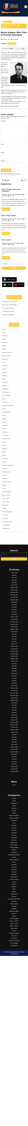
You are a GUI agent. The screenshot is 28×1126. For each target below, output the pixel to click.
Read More (6, 209)
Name (3, 144)
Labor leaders (5, 435)
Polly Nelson (11, 311)
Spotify (9, 284)
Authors (4, 349)
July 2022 (14, 675)
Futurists (4, 408)
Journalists (4, 432)
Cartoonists (5, 359)
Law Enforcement (6, 438)
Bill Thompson (18, 194)
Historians (4, 418)
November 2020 (14, 724)
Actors (3, 332)
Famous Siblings (6, 395)
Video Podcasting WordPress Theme (13, 952)
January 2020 (14, 749)
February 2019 (14, 766)
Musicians (4, 462)
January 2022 (14, 690)
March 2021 (14, 715)
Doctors (4, 379)
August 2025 (14, 602)
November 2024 (14, 624)
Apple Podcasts (11, 279)
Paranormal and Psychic (8, 465)
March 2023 (14, 673)
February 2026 (14, 587)
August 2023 (14, 661)
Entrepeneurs (5, 388)
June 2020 (14, 737)
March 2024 (14, 644)
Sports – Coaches (6, 495)
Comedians (5, 365)
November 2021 (14, 695)
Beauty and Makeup (7, 352)
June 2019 (14, 759)
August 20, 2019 (8, 194)
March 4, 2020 (7, 243)
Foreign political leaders (7, 405)
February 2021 (14, 717)
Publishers (4, 478)
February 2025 (14, 617)
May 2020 (14, 739)
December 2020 (14, 722)
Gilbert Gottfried (10, 308)
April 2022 (14, 683)
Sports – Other (5, 498)
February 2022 (14, 688)
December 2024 (14, 621)
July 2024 (14, 634)
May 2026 (14, 580)
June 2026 (14, 577)
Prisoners (4, 475)
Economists (5, 382)
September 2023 (14, 658)
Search (5, 15)
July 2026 (14, 575)
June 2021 (14, 707)
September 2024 (14, 629)
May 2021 (14, 710)
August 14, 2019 (8, 218)
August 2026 (14, 572)
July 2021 (14, 705)
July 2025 (14, 604)
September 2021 (14, 700)
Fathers (4, 398)
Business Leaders (6, 355)
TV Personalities (6, 525)
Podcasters (4, 468)
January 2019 (14, 769)
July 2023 (14, 663)
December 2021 (14, 693)
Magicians (4, 448)
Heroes (4, 415)
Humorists (4, 422)
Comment (3, 121)
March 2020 (14, 744)
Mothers (4, 455)
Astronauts (4, 342)
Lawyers (4, 442)
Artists (3, 339)
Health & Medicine (6, 412)
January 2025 (14, 619)
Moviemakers (5, 458)
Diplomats (4, 372)
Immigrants (4, 425)
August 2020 (14, 732)
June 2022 (14, 678)
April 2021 (14, 712)
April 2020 (14, 742)
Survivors (4, 508)
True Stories (5, 518)
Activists (4, 329)
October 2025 (14, 597)
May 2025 (14, 609)
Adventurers (5, 335)
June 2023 (14, 666)
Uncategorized (7, 21)
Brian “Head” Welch (9, 215)
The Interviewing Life (7, 511)
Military (4, 452)
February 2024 (14, 646)
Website (3, 161)
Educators (4, 385)
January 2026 (14, 590)
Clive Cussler (6, 240)
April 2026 (14, 582)
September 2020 (14, 729)
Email (2, 152)
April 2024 (14, 641)
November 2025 (14, 594)
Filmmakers (5, 402)
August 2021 (14, 702)
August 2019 (14, 754)
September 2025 (14, 599)
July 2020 (14, 734)
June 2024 (14, 636)
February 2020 (14, 747)
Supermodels (5, 505)
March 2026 (14, 585)
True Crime (4, 515)
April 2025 (14, 612)
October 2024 (14, 626)
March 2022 (14, 685)
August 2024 (14, 631)
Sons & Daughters (6, 491)
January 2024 (14, 648)
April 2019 (14, 764)
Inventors (4, 428)
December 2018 (14, 771)
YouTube (21, 284)
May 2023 (14, 668)
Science (4, 488)
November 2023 (14, 653)
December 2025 (14, 592)
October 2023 (14, 656)
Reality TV (4, 485)
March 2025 (14, 614)
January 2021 (14, 720)
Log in (14, 785)
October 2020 (14, 727)
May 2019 (14, 761)
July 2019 (14, 756)
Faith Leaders (5, 392)
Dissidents (4, 375)
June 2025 (14, 607)
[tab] (25, 6)
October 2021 (14, 697)
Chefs (3, 362)
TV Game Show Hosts (7, 521)
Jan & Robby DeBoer (12, 304)
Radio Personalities (6, 481)
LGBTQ (4, 445)
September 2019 (14, 751)
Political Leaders (6, 471)
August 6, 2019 (6, 39)
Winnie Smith (14, 301)
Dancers (4, 369)
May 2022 (14, 680)
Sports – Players (6, 501)
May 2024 (14, 639)
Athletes (4, 345)
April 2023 (14, 670)
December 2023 (14, 651)
